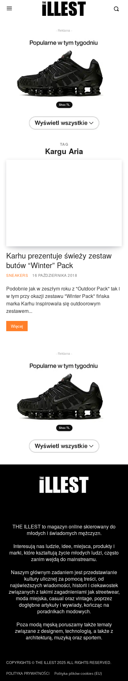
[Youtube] (90, 508)
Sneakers (17, 275)
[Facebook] (37, 508)
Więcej (17, 326)
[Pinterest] (72, 508)
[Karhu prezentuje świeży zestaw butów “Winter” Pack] (64, 203)
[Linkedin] (107, 508)
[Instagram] (20, 508)
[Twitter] (55, 508)
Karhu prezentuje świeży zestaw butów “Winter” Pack (59, 260)
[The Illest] (64, 9)
